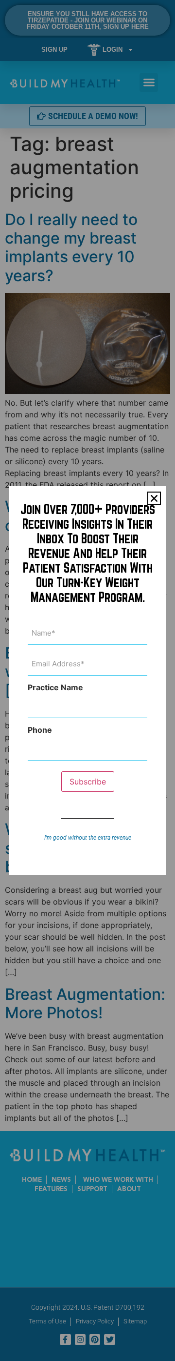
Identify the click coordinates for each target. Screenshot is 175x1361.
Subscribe (88, 781)
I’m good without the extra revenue (87, 837)
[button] (154, 498)
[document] (87, 680)
